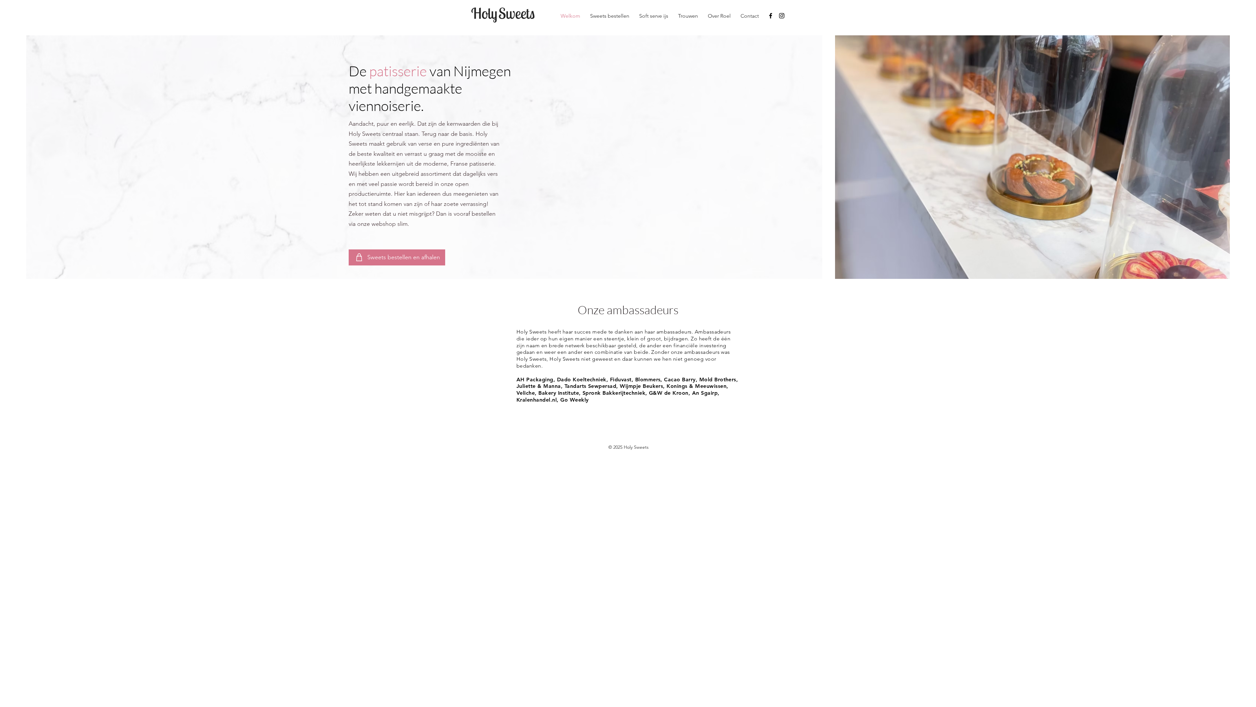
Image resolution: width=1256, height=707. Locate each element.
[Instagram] (781, 15)
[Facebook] (770, 15)
